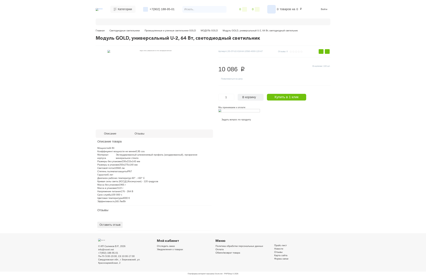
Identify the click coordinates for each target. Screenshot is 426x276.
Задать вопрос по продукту (236, 119)
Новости (278, 248)
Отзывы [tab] (139, 133)
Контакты (122, 21)
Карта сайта (280, 255)
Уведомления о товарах (170, 249)
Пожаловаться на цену (232, 79)
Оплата (137, 21)
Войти (324, 9)
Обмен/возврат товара (227, 252)
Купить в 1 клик (287, 97)
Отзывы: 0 (283, 51)
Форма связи (281, 258)
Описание (110, 133)
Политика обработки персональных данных (239, 246)
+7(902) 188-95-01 (162, 9)
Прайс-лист (280, 245)
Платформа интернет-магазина (201, 274)
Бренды (107, 21)
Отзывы (278, 252)
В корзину (249, 97)
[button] (321, 51)
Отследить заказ (166, 246)
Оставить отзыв (110, 224)
